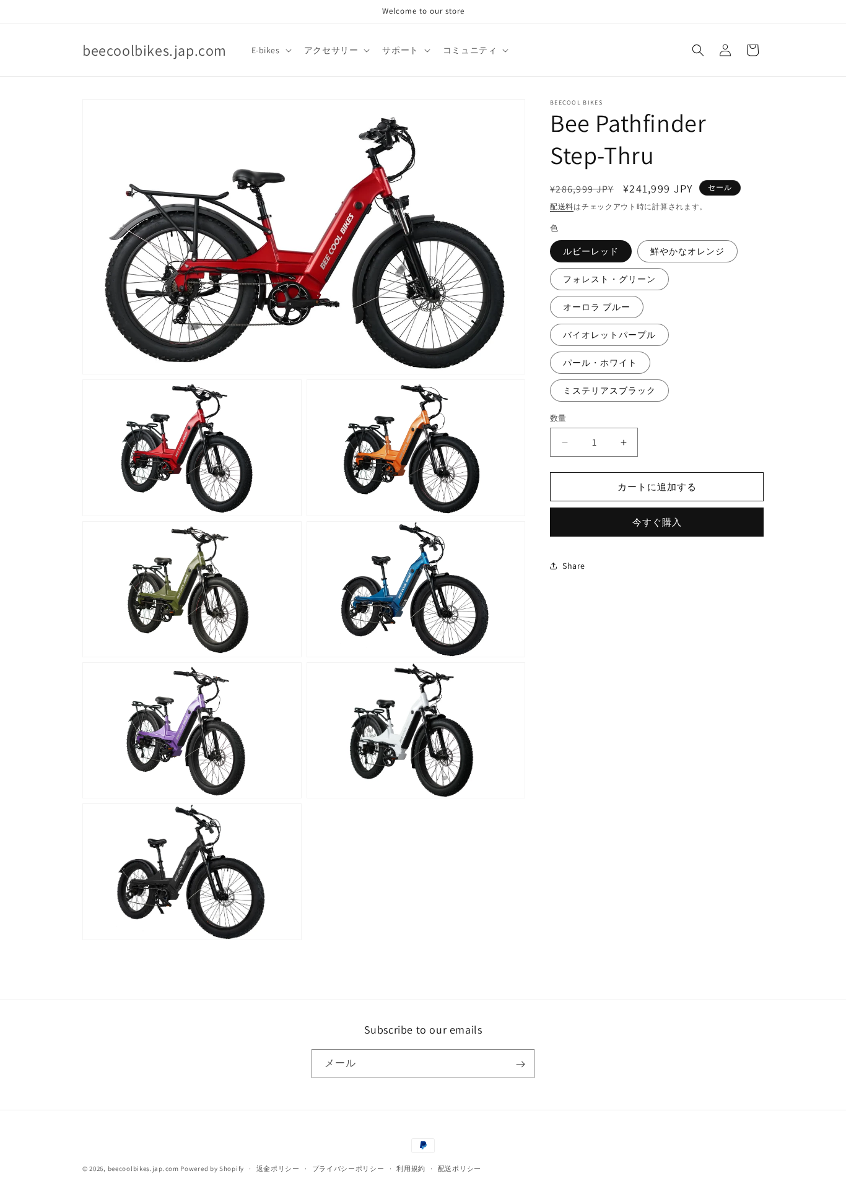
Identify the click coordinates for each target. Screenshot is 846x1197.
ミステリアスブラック (609, 390)
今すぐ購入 (657, 522)
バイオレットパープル (609, 334)
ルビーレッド (591, 251)
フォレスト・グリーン (609, 279)
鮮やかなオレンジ (687, 251)
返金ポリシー (278, 1168)
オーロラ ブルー (596, 307)
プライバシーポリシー (348, 1168)
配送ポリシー (459, 1168)
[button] (270, 50)
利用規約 (410, 1168)
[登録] (520, 1064)
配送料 (561, 206)
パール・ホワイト (600, 362)
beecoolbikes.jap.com (143, 1168)
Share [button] (573, 565)
